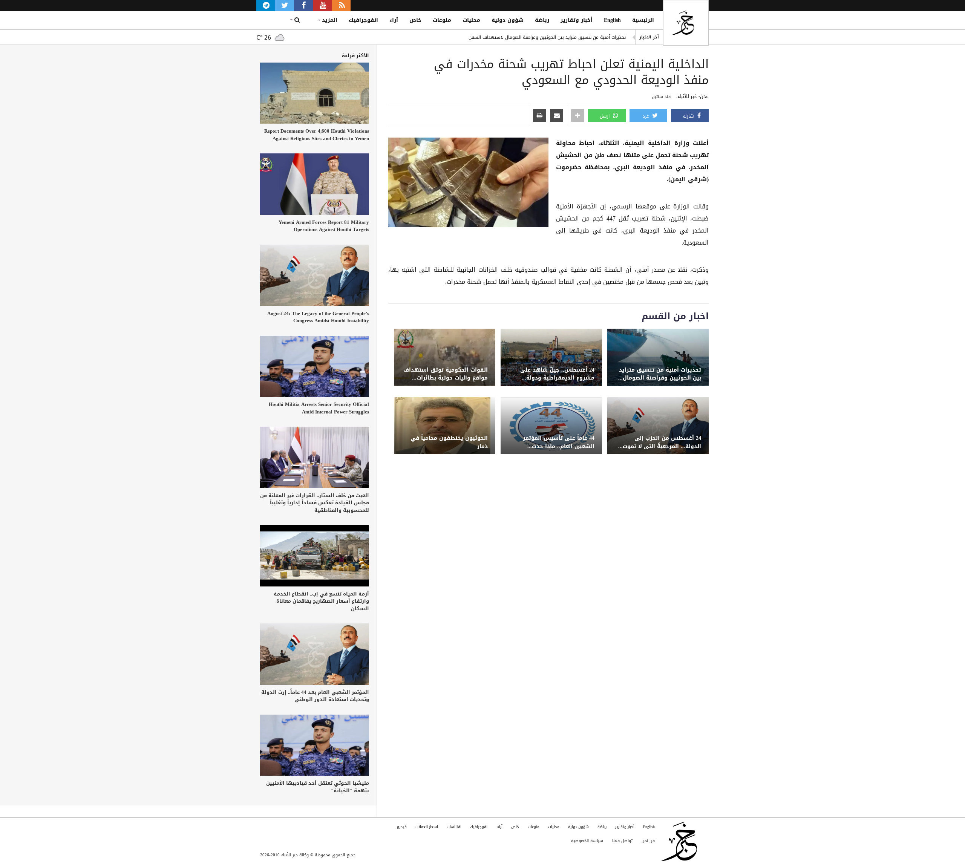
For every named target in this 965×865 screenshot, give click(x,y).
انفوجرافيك (363, 20)
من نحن (648, 841)
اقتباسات (454, 826)
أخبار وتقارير (577, 20)
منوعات (442, 20)
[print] (539, 116)
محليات (471, 20)
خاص (415, 20)
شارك (689, 116)
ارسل (605, 116)
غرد (646, 116)
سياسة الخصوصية (587, 841)
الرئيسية (643, 20)
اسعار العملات (426, 826)
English (612, 20)
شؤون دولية (508, 20)
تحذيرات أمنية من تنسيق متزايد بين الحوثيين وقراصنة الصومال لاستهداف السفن (547, 37)
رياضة (542, 20)
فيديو (402, 826)
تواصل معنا (622, 841)
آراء (393, 20)
